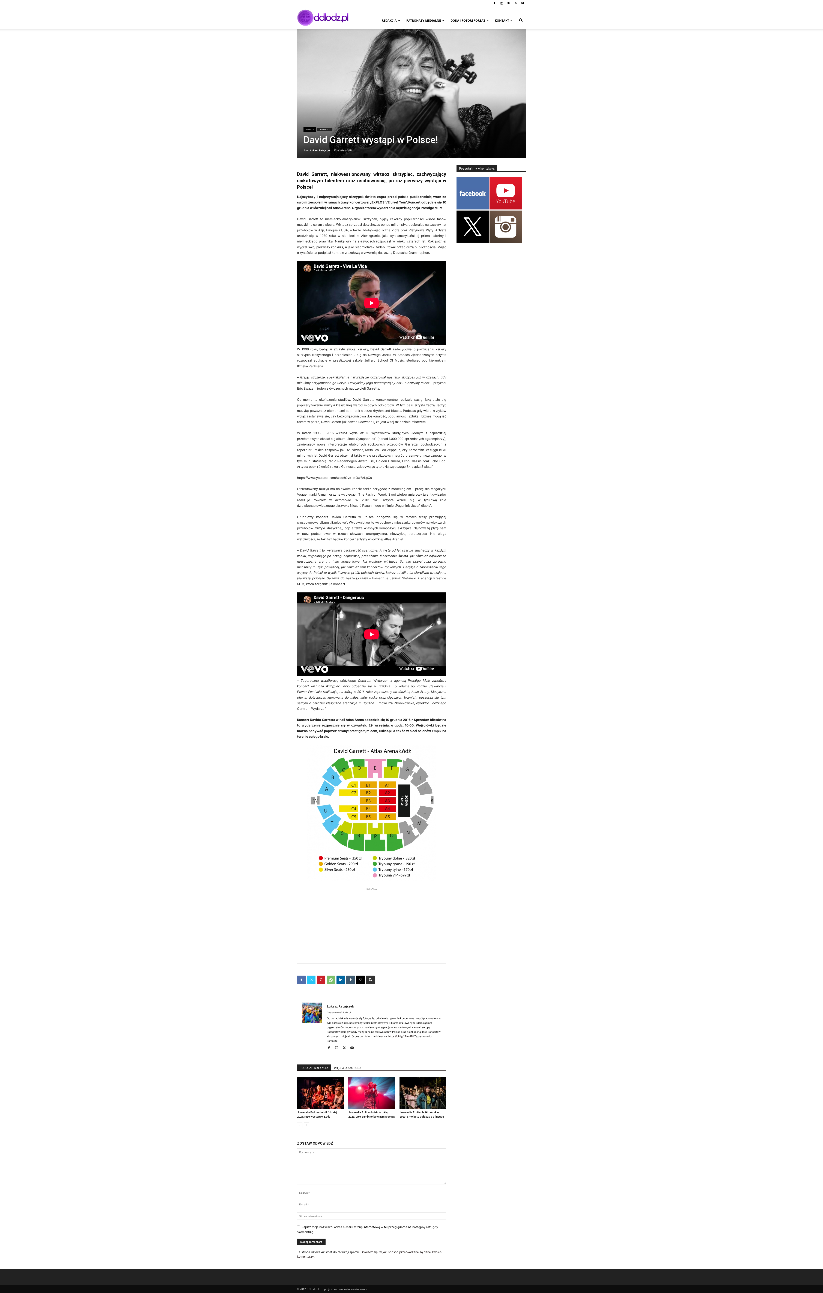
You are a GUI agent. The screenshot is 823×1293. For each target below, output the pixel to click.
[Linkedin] (340, 980)
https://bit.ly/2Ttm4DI (401, 1036)
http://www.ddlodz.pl (339, 1012)
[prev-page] (299, 1125)
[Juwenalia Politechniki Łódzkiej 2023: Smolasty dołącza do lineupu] (422, 1093)
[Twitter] (515, 3)
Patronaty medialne (423, 20)
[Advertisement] (371, 923)
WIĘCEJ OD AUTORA (347, 1068)
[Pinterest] (321, 980)
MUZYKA (309, 129)
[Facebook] (494, 3)
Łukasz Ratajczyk (320, 150)
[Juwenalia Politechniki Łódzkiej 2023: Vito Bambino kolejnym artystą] (371, 1093)
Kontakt (502, 20)
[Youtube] (523, 3)
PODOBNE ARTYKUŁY (314, 1068)
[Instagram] (501, 3)
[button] (521, 21)
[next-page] (306, 1125)
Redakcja (389, 20)
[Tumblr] (350, 980)
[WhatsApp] (331, 980)
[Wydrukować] (370, 980)
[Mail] (508, 3)
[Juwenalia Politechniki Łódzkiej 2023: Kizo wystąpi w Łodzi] (320, 1093)
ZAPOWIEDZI (324, 129)
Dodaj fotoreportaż (468, 20)
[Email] (360, 980)
